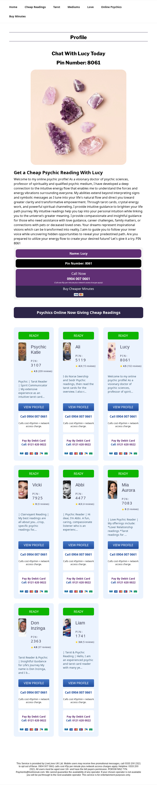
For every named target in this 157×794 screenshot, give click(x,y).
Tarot (56, 7)
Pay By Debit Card (34, 440)
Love (90, 7)
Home (13, 7)
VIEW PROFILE (34, 407)
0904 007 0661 (78, 278)
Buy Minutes (17, 16)
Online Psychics (111, 7)
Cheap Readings (35, 7)
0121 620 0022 (37, 444)
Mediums (74, 7)
